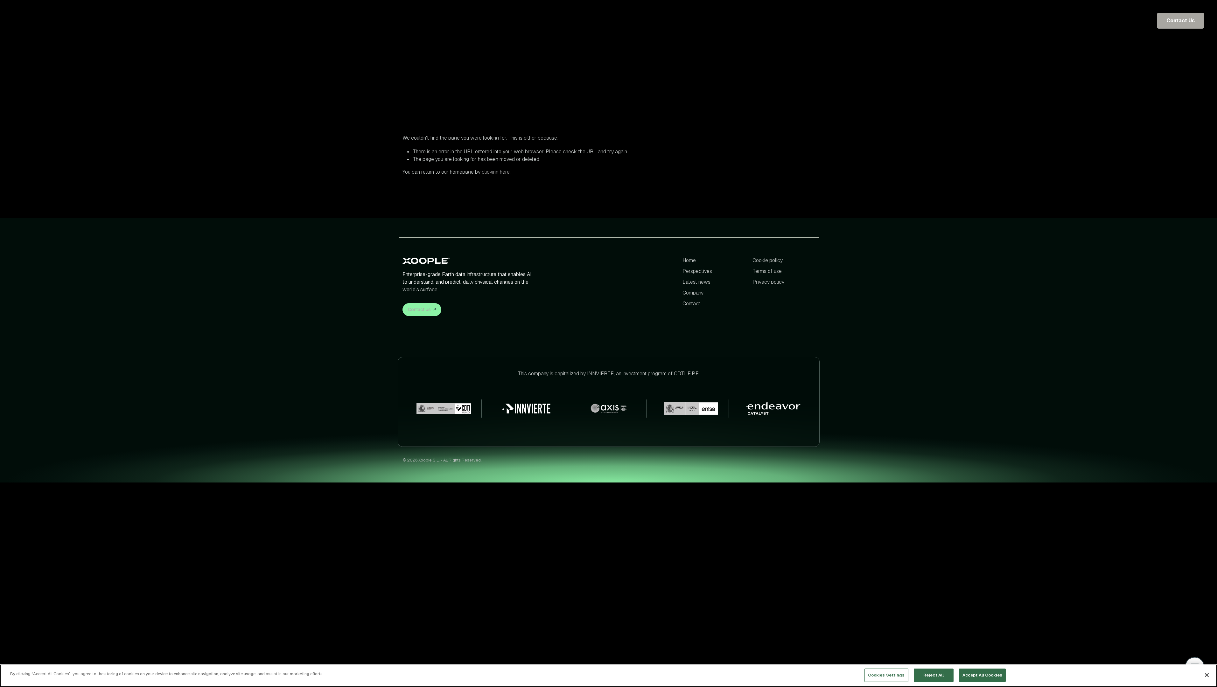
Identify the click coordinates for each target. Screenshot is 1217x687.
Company (692, 292)
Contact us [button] (419, 309)
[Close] (1207, 675)
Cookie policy (767, 260)
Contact (691, 303)
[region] (608, 675)
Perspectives (697, 271)
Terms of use (767, 271)
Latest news (696, 282)
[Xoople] (468, 260)
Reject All (933, 675)
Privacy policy (768, 282)
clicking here (496, 172)
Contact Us (1180, 20)
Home (689, 260)
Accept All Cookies (982, 675)
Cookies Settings (886, 675)
